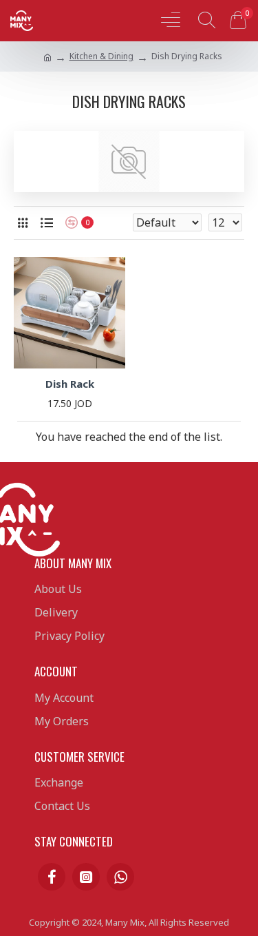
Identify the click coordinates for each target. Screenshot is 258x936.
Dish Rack (69, 384)
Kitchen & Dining (101, 56)
